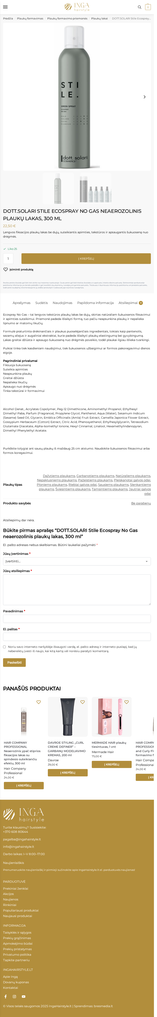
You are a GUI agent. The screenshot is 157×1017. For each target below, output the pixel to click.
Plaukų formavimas (30, 18)
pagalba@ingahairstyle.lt (22, 839)
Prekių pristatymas (17, 949)
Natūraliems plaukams (133, 476)
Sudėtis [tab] (41, 303)
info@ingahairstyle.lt (18, 847)
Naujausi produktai (17, 916)
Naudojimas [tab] (62, 303)
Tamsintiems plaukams (110, 489)
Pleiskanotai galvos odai (132, 480)
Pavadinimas (14, 611)
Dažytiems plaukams (59, 476)
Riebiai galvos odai (82, 485)
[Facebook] (5, 996)
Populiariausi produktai (21, 910)
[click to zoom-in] (77, 97)
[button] (147, 7)
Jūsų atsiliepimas (17, 571)
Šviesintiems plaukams (72, 489)
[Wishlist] (39, 702)
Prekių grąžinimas (17, 938)
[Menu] (9, 7)
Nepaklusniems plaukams (57, 480)
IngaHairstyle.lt (89, 869)
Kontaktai (10, 988)
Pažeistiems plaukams (95, 480)
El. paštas (11, 629)
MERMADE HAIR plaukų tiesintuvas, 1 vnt (109, 744)
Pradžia (8, 18)
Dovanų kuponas (16, 982)
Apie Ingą (10, 977)
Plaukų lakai (99, 18)
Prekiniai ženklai (15, 888)
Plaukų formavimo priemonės (67, 18)
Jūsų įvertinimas (16, 554)
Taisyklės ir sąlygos (17, 932)
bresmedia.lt (103, 1006)
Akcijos (8, 894)
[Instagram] (14, 996)
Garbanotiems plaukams (95, 476)
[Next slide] (144, 97)
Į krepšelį (86, 258)
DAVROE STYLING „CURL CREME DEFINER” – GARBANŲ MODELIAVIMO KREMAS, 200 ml (67, 749)
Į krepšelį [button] (23, 785)
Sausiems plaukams (113, 485)
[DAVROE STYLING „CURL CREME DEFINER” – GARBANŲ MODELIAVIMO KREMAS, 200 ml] (68, 717)
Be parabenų (141, 503)
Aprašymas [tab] (21, 303)
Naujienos (10, 899)
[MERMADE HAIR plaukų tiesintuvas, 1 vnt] (112, 717)
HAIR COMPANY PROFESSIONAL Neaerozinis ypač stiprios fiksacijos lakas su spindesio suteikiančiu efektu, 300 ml (22, 753)
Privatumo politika (17, 954)
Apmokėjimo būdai (18, 943)
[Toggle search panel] (140, 7)
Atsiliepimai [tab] (130, 303)
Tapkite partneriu (16, 960)
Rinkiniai (9, 905)
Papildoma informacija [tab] (95, 303)
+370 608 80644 (15, 832)
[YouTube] (23, 996)
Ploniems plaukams (52, 485)
